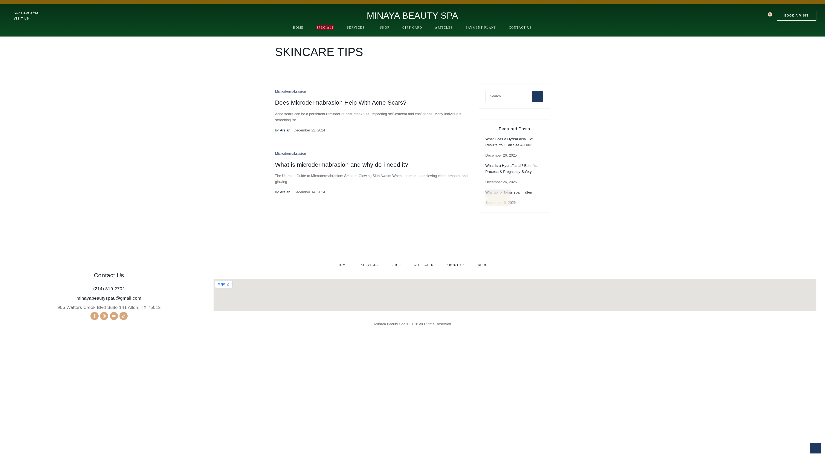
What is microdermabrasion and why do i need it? (341, 164)
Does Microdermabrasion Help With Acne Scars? (340, 102)
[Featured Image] (498, 202)
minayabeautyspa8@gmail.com (108, 298)
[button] (796, 16)
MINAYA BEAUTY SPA (412, 16)
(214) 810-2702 (109, 288)
